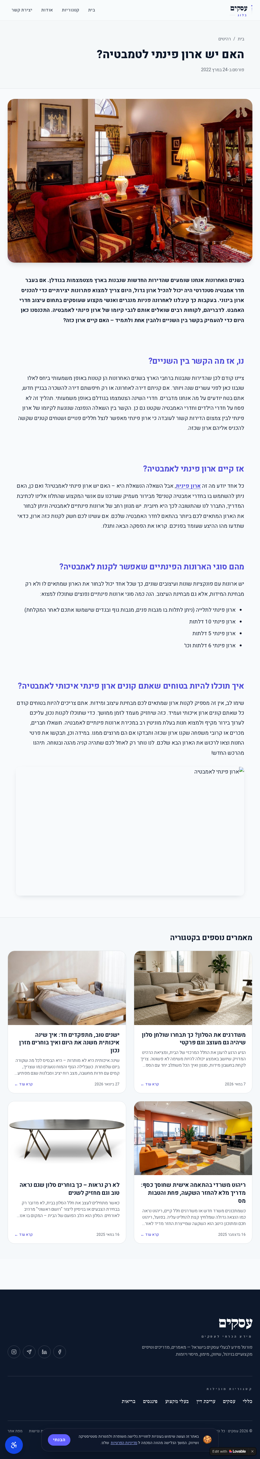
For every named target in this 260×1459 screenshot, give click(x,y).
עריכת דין (205, 1401)
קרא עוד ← (149, 1084)
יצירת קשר (21, 10)
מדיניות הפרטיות (124, 1443)
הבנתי (59, 1439)
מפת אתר (15, 1431)
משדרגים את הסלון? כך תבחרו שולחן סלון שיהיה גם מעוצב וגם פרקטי (194, 1039)
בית (91, 10)
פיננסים (150, 1401)
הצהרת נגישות (40, 1431)
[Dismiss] (252, 1451)
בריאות (128, 1401)
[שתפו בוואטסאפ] (29, 1351)
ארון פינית (188, 486)
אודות (47, 10)
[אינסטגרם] (14, 1351)
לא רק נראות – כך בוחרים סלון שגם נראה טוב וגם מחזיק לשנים (70, 1189)
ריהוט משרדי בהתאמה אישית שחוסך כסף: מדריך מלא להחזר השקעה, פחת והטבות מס (193, 1193)
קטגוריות (70, 10)
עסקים (229, 1401)
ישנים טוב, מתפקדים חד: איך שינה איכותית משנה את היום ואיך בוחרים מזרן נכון (69, 1043)
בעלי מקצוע (177, 1401)
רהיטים (224, 39)
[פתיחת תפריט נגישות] (14, 1445)
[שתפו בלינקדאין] (44, 1351)
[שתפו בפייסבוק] (59, 1351)
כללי (247, 1401)
